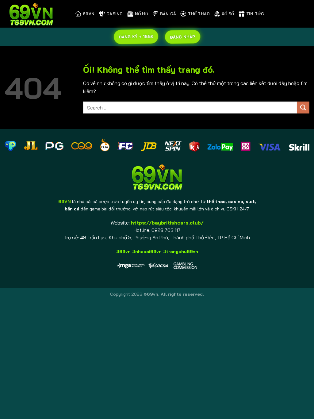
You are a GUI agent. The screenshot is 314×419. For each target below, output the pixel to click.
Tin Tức (255, 13)
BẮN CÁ (168, 13)
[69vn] (35, 14)
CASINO (114, 13)
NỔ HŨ (141, 13)
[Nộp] (303, 107)
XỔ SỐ (228, 13)
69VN (88, 13)
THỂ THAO (199, 13)
